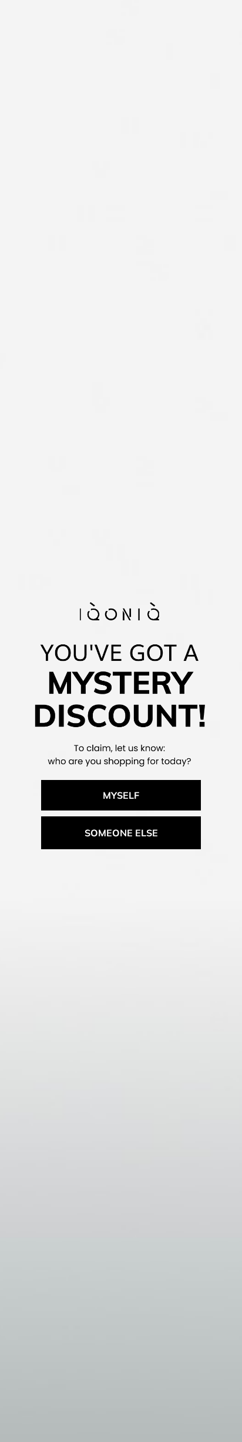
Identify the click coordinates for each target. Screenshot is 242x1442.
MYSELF (121, 795)
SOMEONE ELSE (121, 833)
